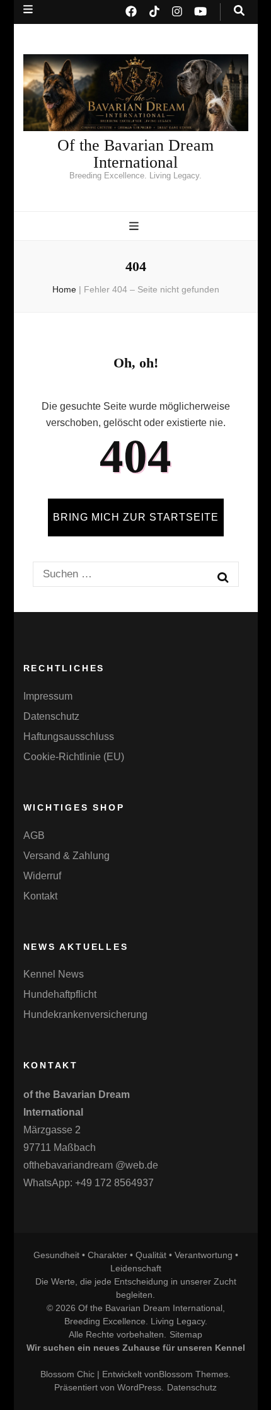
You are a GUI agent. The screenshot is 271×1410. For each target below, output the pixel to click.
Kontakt (40, 896)
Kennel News (53, 974)
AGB (34, 835)
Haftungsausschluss (68, 736)
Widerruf (42, 875)
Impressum (47, 696)
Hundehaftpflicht (59, 994)
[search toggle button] (239, 10)
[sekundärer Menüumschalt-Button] (28, 9)
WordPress (139, 1387)
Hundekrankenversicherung (85, 1014)
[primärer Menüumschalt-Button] (135, 226)
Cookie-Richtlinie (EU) (73, 756)
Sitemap (186, 1334)
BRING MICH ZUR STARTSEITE (136, 517)
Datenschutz (51, 716)
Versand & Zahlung (66, 855)
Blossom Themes (193, 1374)
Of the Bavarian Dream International (135, 153)
